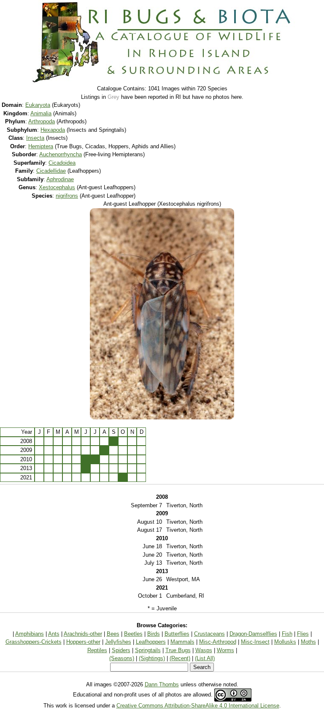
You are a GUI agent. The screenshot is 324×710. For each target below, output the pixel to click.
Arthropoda (41, 121)
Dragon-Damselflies (253, 634)
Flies (303, 634)
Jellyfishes (118, 642)
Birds (153, 634)
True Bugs (178, 650)
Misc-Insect (255, 642)
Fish (287, 634)
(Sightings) (152, 658)
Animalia (40, 113)
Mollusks (285, 642)
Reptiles (97, 650)
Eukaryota (37, 105)
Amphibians (29, 634)
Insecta (35, 138)
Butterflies (177, 634)
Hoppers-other (83, 642)
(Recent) (180, 658)
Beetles (133, 634)
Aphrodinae (60, 179)
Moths (308, 642)
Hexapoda (52, 130)
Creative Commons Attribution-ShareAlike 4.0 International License (197, 705)
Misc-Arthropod (217, 642)
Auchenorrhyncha (60, 154)
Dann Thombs (162, 684)
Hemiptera (40, 146)
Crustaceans (209, 634)
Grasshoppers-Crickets (33, 642)
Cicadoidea (62, 163)
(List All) (205, 658)
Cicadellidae (51, 171)
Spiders (121, 650)
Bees (113, 634)
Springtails (148, 650)
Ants (53, 634)
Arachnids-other (83, 634)
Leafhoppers (151, 642)
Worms (225, 650)
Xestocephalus (57, 187)
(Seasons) (121, 658)
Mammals (182, 642)
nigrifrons (67, 196)
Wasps (203, 650)
